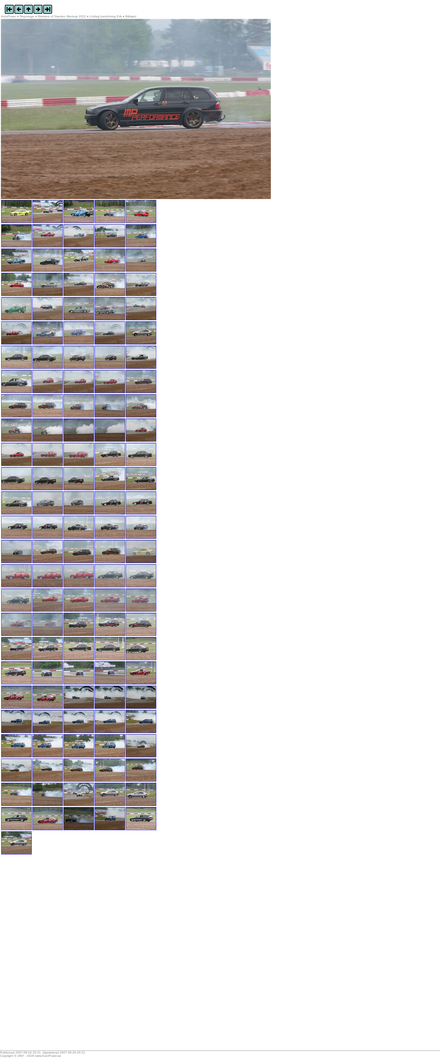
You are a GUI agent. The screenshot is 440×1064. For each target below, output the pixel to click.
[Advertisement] (38, 955)
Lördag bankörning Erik (105, 16)
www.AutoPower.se (48, 1055)
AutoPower (8, 16)
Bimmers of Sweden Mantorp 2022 (62, 16)
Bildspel (130, 16)
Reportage (27, 16)
